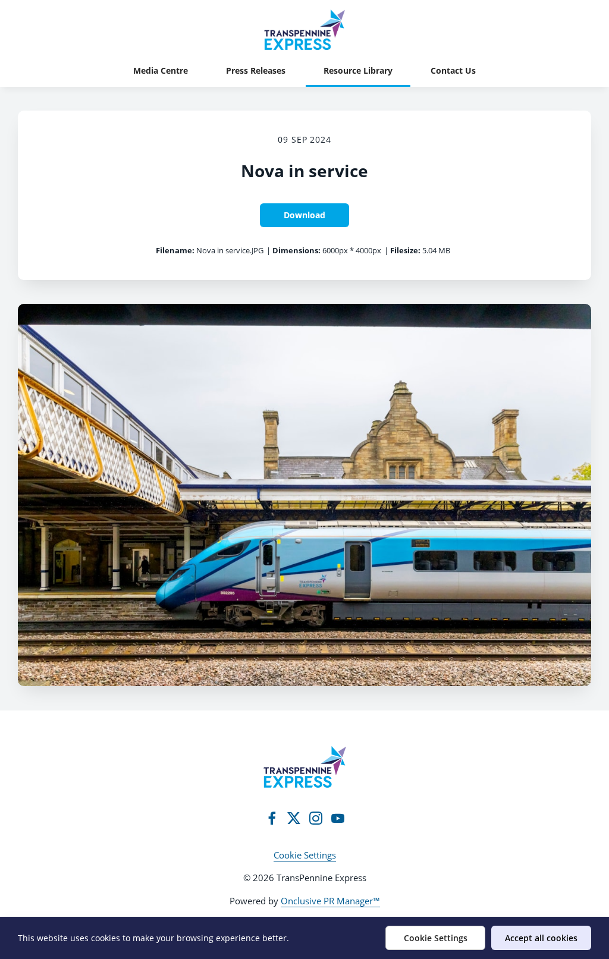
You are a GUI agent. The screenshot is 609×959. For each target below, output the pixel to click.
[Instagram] (315, 818)
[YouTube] (337, 818)
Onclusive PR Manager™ (330, 901)
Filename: (175, 250)
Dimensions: (296, 250)
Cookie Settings (305, 855)
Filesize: (405, 250)
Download (304, 215)
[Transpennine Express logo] (304, 767)
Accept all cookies (541, 938)
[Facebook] (271, 818)
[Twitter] (293, 818)
